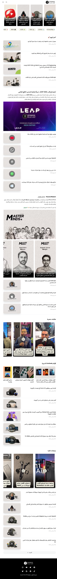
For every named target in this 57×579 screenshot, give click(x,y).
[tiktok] (34, 571)
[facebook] (34, 567)
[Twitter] (22, 571)
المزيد (30, 552)
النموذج (25, 207)
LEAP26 (40, 29)
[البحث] (6, 2)
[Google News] (26, 571)
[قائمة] (3, 2)
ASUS (31, 29)
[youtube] (26, 567)
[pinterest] (30, 571)
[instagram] (22, 567)
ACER (21, 29)
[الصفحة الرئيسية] (50, 2)
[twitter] (30, 567)
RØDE (12, 29)
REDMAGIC (3, 29)
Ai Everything (50, 29)
